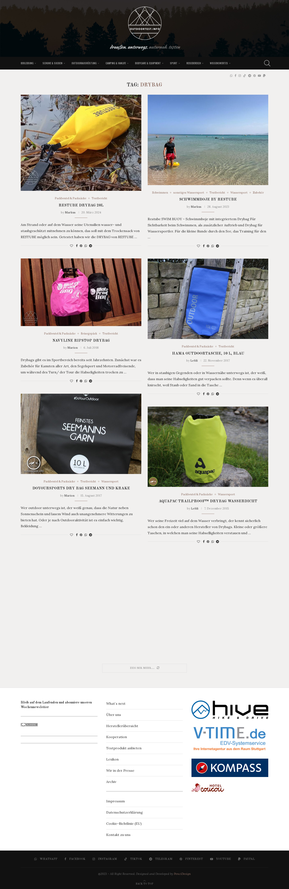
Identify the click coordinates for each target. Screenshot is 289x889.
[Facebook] (235, 76)
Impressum (115, 801)
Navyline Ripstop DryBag (81, 341)
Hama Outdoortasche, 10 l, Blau (208, 353)
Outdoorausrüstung (84, 63)
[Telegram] (249, 76)
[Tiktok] (244, 76)
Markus (70, 212)
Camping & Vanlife (116, 63)
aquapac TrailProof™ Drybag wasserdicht (208, 501)
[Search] (266, 63)
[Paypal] (264, 76)
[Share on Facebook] (77, 246)
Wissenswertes (219, 63)
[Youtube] (259, 76)
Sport (173, 63)
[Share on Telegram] (90, 246)
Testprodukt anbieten (124, 748)
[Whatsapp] (231, 76)
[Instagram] (239, 76)
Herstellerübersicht (122, 726)
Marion (72, 348)
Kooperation (116, 737)
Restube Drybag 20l (81, 205)
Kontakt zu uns (118, 835)
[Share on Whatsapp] (85, 246)
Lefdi (194, 360)
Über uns (113, 715)
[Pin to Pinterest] (81, 246)
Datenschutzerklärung (124, 812)
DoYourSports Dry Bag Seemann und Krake (81, 488)
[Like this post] (71, 246)
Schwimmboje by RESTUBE (208, 199)
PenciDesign (182, 874)
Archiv (111, 782)
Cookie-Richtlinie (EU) (124, 823)
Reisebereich (193, 63)
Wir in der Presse (120, 770)
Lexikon (112, 759)
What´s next (115, 703)
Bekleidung (27, 63)
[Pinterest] (254, 76)
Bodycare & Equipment (148, 63)
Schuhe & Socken (52, 63)
